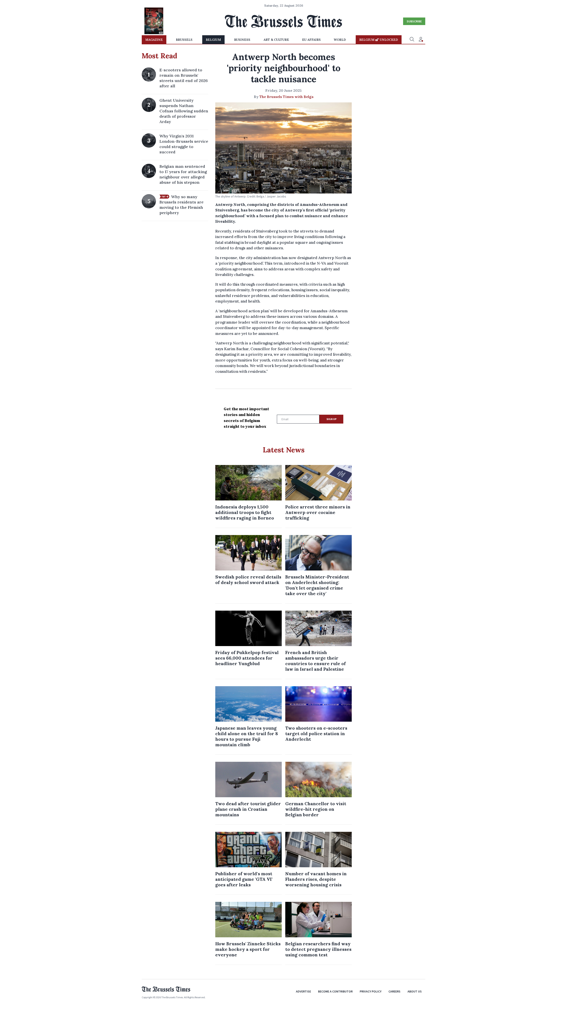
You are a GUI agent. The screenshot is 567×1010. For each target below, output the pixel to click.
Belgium (213, 40)
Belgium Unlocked (378, 40)
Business (242, 40)
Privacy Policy (370, 991)
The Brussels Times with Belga (286, 96)
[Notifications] (420, 39)
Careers (394, 991)
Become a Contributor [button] (335, 991)
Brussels (184, 40)
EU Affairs (311, 40)
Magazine (154, 40)
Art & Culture (276, 40)
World (340, 40)
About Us (415, 991)
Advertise (303, 991)
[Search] (412, 39)
